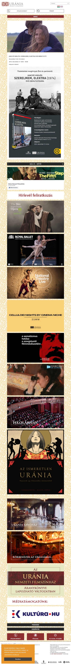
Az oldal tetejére (55, 638)
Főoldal (35, 638)
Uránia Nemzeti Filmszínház (16, 184)
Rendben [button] (18, 659)
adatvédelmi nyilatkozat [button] (11, 654)
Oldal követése (14, 187)
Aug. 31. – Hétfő (35, 164)
